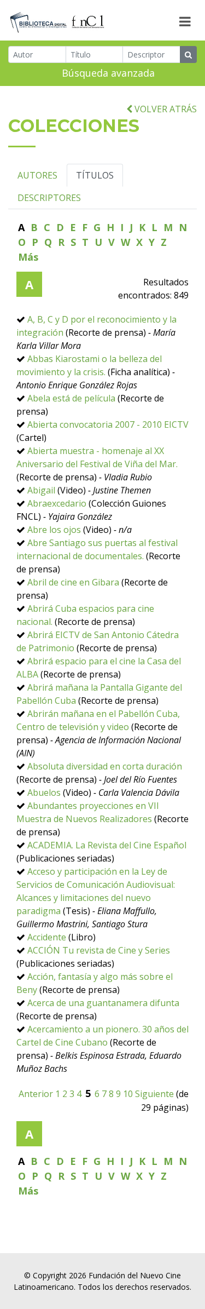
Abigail (41, 490)
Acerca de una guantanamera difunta (103, 1003)
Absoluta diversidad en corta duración (104, 766)
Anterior (36, 1094)
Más (28, 256)
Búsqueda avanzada (108, 72)
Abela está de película (71, 398)
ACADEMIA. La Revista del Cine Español (106, 845)
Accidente (46, 937)
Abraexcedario (56, 503)
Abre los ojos (54, 530)
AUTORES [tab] (37, 175)
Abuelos (44, 792)
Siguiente (154, 1094)
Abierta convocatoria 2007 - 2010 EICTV (108, 424)
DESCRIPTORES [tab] (49, 198)
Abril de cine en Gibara (73, 582)
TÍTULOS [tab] (95, 175)
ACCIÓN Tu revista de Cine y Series (98, 950)
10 (128, 1094)
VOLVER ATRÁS (164, 109)
